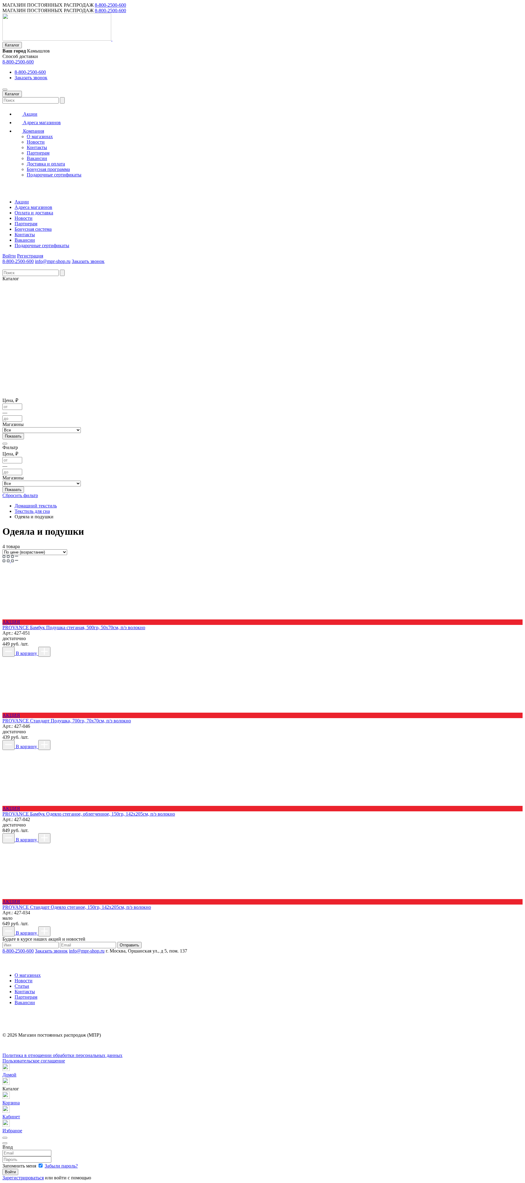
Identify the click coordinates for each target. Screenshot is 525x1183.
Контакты (37, 147)
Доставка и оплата (46, 163)
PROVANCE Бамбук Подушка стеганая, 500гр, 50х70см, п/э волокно (73, 627)
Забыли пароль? (61, 1165)
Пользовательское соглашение (33, 1060)
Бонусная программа (48, 169)
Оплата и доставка (34, 212)
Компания (33, 131)
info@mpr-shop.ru (52, 261)
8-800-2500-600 (110, 5)
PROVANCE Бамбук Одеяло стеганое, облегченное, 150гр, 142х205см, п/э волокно (88, 814)
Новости (36, 142)
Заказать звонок (31, 77)
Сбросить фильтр (20, 495)
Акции (29, 114)
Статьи (22, 986)
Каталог (12, 45)
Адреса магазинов (41, 122)
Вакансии (37, 158)
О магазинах (40, 136)
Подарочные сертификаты (54, 174)
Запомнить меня (19, 1165)
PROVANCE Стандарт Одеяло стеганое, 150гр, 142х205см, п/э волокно (76, 907)
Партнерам (38, 152)
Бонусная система (33, 229)
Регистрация (30, 255)
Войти (9, 255)
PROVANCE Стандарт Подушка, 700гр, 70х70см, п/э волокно (66, 720)
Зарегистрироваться (23, 1177)
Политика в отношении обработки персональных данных (62, 1055)
